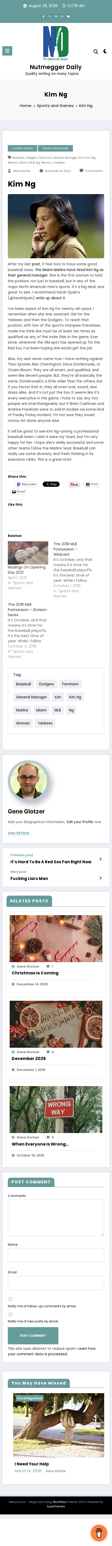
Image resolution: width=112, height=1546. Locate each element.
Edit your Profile (80, 822)
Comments (17, 1196)
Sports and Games (56, 148)
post (36, 264)
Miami (23, 163)
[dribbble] (56, 16)
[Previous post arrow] (100, 859)
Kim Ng (90, 158)
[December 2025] (56, 1024)
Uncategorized (75, 1398)
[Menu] (7, 51)
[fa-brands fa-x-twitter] (49, 16)
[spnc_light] (105, 52)
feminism (45, 158)
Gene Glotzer (21, 171)
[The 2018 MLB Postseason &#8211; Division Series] (30, 630)
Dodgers (31, 158)
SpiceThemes (56, 1531)
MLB (32, 163)
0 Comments (94, 171)
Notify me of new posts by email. (33, 1321)
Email (12, 1272)
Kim (81, 158)
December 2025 (29, 1059)
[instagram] (62, 16)
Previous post (21, 855)
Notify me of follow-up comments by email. (42, 1306)
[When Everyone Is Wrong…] (56, 1109)
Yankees (59, 163)
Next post (18, 872)
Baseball (18, 158)
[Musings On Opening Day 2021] (28, 553)
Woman (46, 163)
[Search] (95, 51)
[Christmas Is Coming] (56, 938)
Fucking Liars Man (29, 878)
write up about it (50, 298)
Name (12, 1244)
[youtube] (68, 16)
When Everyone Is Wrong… (40, 1144)
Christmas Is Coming (35, 973)
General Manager (65, 158)
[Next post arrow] (100, 878)
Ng (38, 163)
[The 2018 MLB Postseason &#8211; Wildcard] (76, 570)
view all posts (18, 833)
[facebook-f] (43, 16)
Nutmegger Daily (56, 67)
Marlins (13, 163)
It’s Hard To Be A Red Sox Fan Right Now (50, 862)
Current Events (23, 148)
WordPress (60, 1527)
